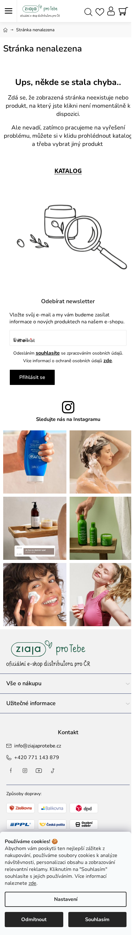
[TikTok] (53, 770)
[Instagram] (25, 770)
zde (32, 883)
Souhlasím (97, 919)
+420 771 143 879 (36, 757)
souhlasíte (48, 353)
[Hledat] (88, 11)
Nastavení (65, 899)
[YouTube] (39, 770)
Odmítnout (33, 919)
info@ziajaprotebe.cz (37, 745)
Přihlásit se (32, 377)
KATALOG (68, 171)
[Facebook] (11, 770)
